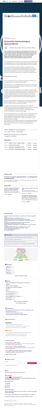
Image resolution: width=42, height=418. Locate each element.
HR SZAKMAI (6, 16)
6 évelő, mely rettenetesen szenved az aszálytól (14, 324)
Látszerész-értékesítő (11, 294)
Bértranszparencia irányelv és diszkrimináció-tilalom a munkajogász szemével (19, 310)
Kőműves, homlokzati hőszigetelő (12, 285)
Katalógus (21, 1)
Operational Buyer (11, 297)
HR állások (9, 264)
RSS (5, 403)
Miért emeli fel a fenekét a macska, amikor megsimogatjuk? (16, 335)
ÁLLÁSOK (25, 16)
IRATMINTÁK (30, 16)
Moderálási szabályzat (8, 404)
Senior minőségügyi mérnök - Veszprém (14, 296)
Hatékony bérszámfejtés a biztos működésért (14, 218)
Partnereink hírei (11, 319)
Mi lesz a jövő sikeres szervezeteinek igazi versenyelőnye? (15, 241)
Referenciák (16, 403)
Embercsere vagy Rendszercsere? (19, 346)
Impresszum (11, 403)
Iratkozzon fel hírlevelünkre (9, 405)
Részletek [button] (29, 143)
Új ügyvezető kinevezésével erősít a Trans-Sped (14, 223)
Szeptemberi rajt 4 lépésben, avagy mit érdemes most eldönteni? (20, 350)
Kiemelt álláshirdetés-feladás (21, 303)
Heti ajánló (9, 235)
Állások (8, 281)
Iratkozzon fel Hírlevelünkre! (10, 134)
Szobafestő (8, 284)
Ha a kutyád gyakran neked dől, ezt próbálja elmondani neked (16, 334)
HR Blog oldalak (10, 340)
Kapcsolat (25, 403)
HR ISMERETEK (12, 16)
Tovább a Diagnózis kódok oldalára (11, 365)
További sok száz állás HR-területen (21, 275)
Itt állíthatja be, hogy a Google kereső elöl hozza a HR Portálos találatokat (22, 47)
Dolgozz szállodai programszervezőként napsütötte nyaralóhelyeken (18, 282)
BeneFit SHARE (34, 16)
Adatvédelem (30, 403)
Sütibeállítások (20, 404)
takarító (7, 290)
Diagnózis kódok (10, 359)
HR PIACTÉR (21, 16)
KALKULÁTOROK (17, 16)
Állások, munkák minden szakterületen (21, 301)
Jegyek (35, 143)
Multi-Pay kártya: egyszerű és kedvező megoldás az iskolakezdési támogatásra (19, 237)
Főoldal (6, 129)
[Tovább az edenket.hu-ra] (21, 322)
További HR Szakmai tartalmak (10, 354)
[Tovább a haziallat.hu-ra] (21, 330)
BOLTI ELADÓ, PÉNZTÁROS (12, 293)
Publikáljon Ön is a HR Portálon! (10, 136)
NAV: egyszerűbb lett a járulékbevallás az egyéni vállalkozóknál (17, 222)
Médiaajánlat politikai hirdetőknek (30, 404)
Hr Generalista (10, 273)
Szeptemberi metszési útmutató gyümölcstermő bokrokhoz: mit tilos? (17, 326)
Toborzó (9, 269)
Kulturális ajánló (10, 389)
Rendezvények (10, 308)
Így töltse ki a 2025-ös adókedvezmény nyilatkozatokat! (15, 372)
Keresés (6, 361)
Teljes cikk (10, 194)
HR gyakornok (10, 272)
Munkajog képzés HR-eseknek (11, 311)
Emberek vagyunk (17, 342)
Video (7, 370)
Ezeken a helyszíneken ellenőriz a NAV (12, 228)
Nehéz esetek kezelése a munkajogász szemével (14, 313)
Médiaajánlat (15, 404)
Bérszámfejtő (10, 267)
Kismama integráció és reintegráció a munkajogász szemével (16, 314)
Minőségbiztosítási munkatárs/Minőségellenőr (14, 287)
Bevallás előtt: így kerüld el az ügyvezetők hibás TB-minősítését (17, 219)
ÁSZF (7, 403)
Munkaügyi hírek (12, 129)
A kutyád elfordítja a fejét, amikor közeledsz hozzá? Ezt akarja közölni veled (18, 332)
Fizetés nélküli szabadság (9, 230)
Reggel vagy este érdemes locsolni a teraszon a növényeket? (16, 327)
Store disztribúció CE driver (12, 291)
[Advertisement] (21, 162)
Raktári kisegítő (10, 299)
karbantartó (8, 288)
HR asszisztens (10, 270)
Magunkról (21, 403)
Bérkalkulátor (14, 1)
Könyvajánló (9, 375)
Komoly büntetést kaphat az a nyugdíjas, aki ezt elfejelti (16, 227)
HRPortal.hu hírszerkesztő (11, 38)
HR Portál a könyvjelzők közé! (21, 134)
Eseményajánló (7, 140)
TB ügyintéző (10, 266)
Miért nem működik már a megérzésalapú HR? (14, 239)
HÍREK (9, 16)
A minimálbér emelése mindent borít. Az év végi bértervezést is (17, 226)
